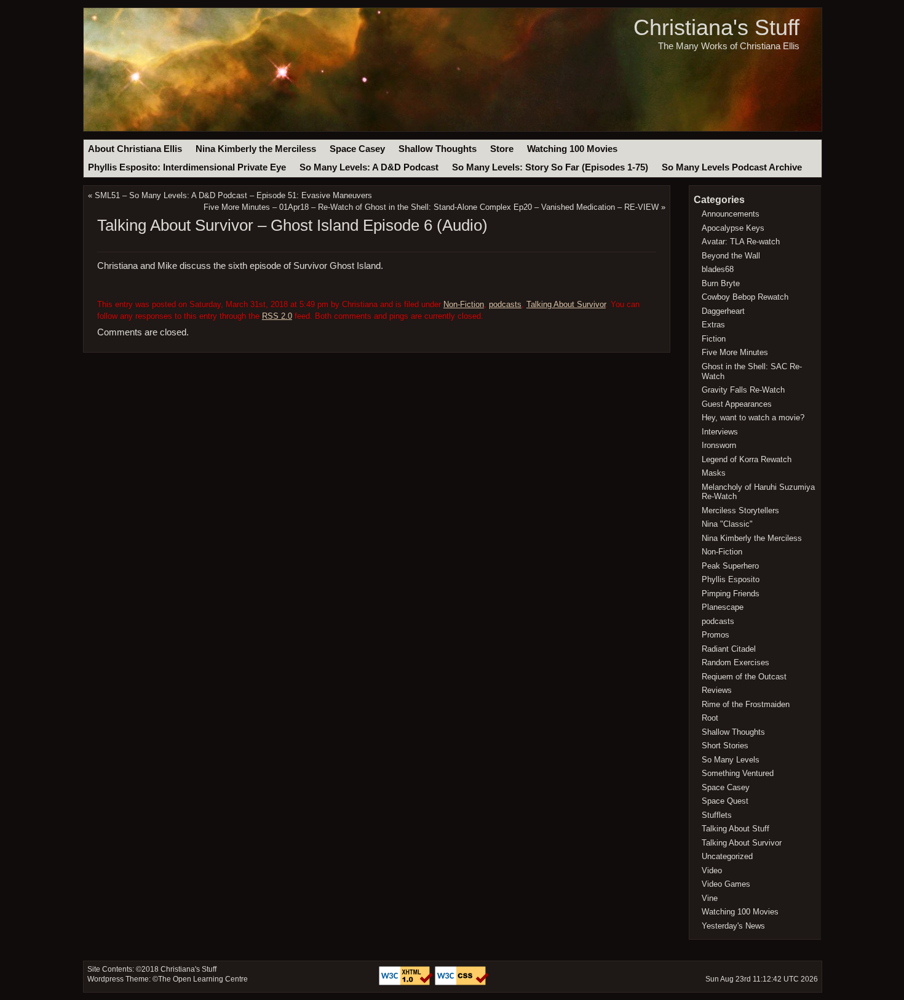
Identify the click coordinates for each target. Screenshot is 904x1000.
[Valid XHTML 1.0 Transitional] (407, 982)
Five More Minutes (735, 352)
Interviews (720, 431)
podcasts (505, 304)
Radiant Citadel (729, 649)
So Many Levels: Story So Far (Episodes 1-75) (550, 167)
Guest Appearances (737, 404)
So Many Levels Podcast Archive (732, 167)
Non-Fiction (463, 304)
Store (501, 149)
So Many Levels (730, 759)
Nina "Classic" (727, 524)
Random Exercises (735, 662)
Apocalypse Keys (733, 228)
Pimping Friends (730, 593)
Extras (713, 324)
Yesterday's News (733, 925)
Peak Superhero (730, 565)
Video (712, 870)
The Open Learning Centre (203, 979)
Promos (715, 634)
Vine (710, 898)
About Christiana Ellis (135, 149)
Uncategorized (727, 856)
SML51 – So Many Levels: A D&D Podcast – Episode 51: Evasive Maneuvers (233, 195)
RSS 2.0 (277, 316)
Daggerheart (723, 311)
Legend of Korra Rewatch (746, 459)
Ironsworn (719, 445)
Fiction (714, 338)
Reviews (717, 690)
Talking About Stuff (735, 828)
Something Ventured (738, 773)
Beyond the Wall (731, 255)
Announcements (730, 213)
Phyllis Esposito (730, 579)
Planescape (722, 607)
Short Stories (725, 745)
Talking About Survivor (566, 304)
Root (710, 717)
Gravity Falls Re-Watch (743, 389)
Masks (714, 473)
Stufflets (717, 815)
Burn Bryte (721, 283)
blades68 (718, 269)
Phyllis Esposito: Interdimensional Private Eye (187, 167)
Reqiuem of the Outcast (744, 676)
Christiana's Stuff (716, 27)
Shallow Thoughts (437, 149)
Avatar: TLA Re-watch (741, 241)
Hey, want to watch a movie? (753, 417)
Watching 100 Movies (572, 149)
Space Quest (725, 801)
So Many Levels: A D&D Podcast (368, 167)
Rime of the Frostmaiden (746, 704)
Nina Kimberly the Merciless (256, 149)
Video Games (726, 884)
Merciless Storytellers (740, 510)
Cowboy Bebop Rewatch (745, 297)
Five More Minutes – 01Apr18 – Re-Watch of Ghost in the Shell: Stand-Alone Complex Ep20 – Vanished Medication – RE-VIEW (431, 207)
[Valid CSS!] (462, 982)
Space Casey (357, 149)
